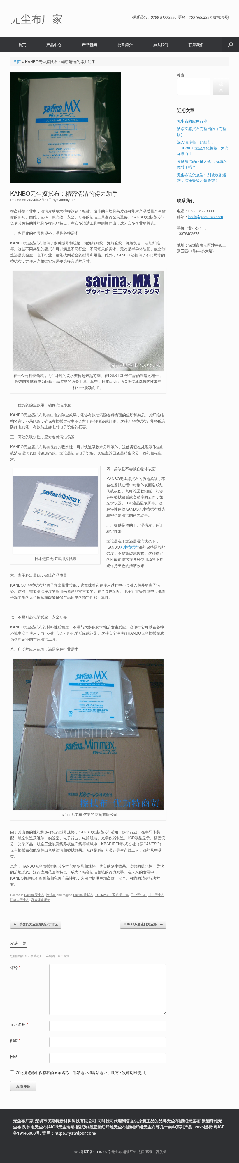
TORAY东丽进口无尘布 (143, 924)
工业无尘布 (139, 894)
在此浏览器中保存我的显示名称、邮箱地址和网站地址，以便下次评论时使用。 (82, 1072)
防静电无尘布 (19, 899)
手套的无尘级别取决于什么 (35, 924)
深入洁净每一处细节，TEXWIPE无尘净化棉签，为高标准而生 (203, 147)
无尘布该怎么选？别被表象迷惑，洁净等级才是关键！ (201, 177)
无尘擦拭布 (129, 547)
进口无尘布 (156, 894)
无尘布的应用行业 (192, 121)
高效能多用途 (40, 899)
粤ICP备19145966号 (95, 1151)
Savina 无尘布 (34, 894)
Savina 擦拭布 (83, 894)
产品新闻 (89, 44)
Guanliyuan (66, 199)
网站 (14, 1056)
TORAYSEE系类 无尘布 (112, 894)
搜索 (180, 75)
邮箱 (15, 1040)
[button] (230, 44)
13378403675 (188, 233)
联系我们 (196, 44)
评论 (15, 967)
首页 (22, 44)
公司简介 (125, 44)
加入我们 (160, 44)
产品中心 (53, 44)
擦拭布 (51, 894)
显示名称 (19, 1024)
